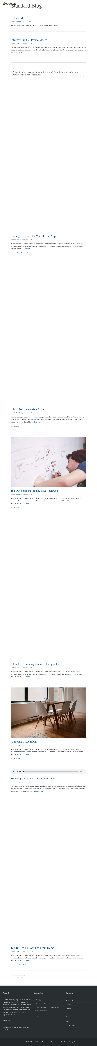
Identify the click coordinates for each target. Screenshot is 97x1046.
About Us (62, 4)
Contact (70, 4)
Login (78, 4)
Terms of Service (58, 1042)
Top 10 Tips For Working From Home (32, 947)
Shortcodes (16, 426)
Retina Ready (17, 253)
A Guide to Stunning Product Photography (35, 664)
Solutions (28, 4)
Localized (16, 507)
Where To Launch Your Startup (28, 409)
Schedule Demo (87, 4)
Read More (19, 52)
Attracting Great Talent (24, 741)
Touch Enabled (25, 253)
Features (54, 4)
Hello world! (18, 17)
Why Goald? (45, 4)
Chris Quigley (19, 43)
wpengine (18, 21)
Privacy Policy (68, 1042)
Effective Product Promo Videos (29, 39)
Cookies (76, 1042)
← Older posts (18, 977)
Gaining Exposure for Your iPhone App (33, 236)
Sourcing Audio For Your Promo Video (33, 778)
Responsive (17, 56)
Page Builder (17, 758)
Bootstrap (16, 964)
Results (36, 4)
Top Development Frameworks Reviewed (34, 490)
